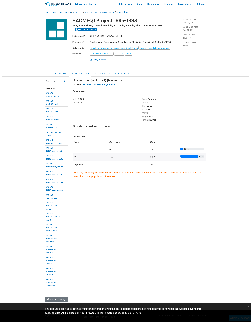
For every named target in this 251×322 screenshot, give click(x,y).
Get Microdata (87, 29)
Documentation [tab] (102, 73)
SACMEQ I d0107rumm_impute (99, 84)
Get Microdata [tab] (124, 73)
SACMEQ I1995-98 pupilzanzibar (52, 271)
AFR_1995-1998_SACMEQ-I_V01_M (99, 12)
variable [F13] (122, 12)
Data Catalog (125, 4)
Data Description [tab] (80, 74)
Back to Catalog (57, 299)
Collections (153, 4)
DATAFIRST (78, 12)
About (140, 4)
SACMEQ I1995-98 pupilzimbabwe (52, 282)
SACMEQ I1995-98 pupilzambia (52, 260)
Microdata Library (85, 4)
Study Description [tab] (56, 73)
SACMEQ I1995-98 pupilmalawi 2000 (52, 227)
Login (202, 4)
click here (135, 312)
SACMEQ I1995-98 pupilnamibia (52, 249)
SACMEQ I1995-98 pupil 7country (53, 216)
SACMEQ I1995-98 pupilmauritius (52, 238)
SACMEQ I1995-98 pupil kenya (52, 205)
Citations (168, 4)
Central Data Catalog (61, 12)
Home (47, 12)
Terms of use (184, 4)
